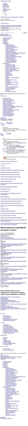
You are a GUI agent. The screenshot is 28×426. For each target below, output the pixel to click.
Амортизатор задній (10, 64)
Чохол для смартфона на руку (7, 237)
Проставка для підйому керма (12, 68)
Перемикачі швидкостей (11, 79)
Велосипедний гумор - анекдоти (10, 330)
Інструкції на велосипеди (9, 328)
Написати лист (6, 348)
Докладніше (4, 235)
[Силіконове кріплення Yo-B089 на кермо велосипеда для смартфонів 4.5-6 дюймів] (14, 253)
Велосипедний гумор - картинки (10, 331)
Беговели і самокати (7, 37)
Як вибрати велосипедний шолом (8, 211)
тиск (8, 188)
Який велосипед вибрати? (6, 170)
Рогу (2, 205)
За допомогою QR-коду (8, 141)
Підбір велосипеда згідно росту (10, 329)
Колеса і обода (9, 73)
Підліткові (5, 40)
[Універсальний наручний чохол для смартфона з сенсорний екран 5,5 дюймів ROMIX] (14, 270)
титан (2, 224)
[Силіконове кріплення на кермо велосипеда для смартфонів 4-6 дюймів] (14, 246)
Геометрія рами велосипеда (7, 181)
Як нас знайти (6, 6)
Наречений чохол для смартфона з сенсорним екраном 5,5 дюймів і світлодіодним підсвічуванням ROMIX (13, 283)
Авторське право (7, 340)
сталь (21, 223)
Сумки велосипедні (10, 58)
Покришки (8, 83)
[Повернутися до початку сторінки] (6, 1)
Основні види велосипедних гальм (8, 178)
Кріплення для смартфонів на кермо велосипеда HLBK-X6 (14, 266)
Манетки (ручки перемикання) (12, 77)
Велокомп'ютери (9, 44)
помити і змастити (18, 217)
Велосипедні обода (5, 191)
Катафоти (8, 72)
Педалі (7, 78)
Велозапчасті (6, 63)
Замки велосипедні (10, 48)
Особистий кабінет (7, 325)
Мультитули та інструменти (12, 54)
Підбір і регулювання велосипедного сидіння (11, 176)
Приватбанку (21, 142)
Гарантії (5, 339)
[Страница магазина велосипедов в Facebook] (11, 25)
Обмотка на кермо (5, 208)
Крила (7, 76)
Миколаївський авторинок (9, 320)
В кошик (3, 241)
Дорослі (5, 41)
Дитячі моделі (6, 39)
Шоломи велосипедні (10, 62)
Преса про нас (6, 318)
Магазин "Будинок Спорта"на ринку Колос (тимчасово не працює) (9, 307)
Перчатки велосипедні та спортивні (14, 56)
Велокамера (3, 188)
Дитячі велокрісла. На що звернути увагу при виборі (12, 219)
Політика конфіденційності (9, 343)
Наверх (13, 358)
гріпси (4, 205)
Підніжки (8, 80)
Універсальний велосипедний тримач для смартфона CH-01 (14, 243)
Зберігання (5, 4)
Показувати (3, 286)
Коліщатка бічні (9, 75)
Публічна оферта (7, 342)
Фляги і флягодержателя (11, 60)
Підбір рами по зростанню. (18, 170)
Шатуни (7, 90)
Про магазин (6, 5)
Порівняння (3, 117)
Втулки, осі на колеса (10, 67)
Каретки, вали (9, 71)
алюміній (25, 223)
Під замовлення (5, 254)
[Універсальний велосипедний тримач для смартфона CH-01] (14, 240)
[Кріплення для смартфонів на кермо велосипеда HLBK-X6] (14, 262)
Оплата (4, 11)
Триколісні (5, 42)
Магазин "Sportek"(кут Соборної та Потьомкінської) (8, 300)
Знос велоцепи (4, 215)
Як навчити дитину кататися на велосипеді (10, 174)
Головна (5, 3)
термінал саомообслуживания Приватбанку (17, 146)
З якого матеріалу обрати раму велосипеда (10, 223)
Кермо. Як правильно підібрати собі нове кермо (11, 201)
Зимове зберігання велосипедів (10, 319)
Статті (4, 7)
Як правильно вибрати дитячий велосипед (10, 172)
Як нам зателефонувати (8, 349)
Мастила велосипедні (10, 87)
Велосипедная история (8, 332)
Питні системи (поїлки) (11, 57)
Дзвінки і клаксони (10, 50)
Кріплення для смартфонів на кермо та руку (15, 53)
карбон (5, 224)
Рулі (7, 85)
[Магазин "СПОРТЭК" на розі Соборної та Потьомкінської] (14, 298)
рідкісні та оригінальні (12, 224)
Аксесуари (5, 43)
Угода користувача (7, 344)
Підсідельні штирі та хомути (12, 82)
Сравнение (3, 417)
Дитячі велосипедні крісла (11, 47)
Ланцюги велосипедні (11, 91)
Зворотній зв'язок (7, 9)
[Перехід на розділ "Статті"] (5, 167)
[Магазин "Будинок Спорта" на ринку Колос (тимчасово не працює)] (14, 305)
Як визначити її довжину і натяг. (18, 213)
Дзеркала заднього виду (11, 51)
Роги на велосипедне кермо (12, 84)
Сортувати (3, 233)
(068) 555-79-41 (5, 27)
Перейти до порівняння (7, 119)
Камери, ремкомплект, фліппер (12, 70)
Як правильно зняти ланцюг (7, 217)
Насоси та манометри (10, 55)
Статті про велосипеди (8, 327)
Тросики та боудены (10, 89)
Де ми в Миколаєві (7, 316)
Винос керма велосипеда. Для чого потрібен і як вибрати (13, 198)
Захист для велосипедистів (12, 49)
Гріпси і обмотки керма (11, 69)
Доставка (5, 10)
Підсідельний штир (5, 196)
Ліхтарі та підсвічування (11, 61)
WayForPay (21, 150)
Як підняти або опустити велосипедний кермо (11, 203)
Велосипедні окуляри (10, 46)
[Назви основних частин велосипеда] (9, 161)
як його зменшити (12, 215)
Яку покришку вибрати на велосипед (9, 186)
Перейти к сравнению (7, 418)
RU (6, 14)
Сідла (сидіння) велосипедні (12, 86)
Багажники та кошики (11, 65)
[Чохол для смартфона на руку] (8, 234)
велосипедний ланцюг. (6, 213)
